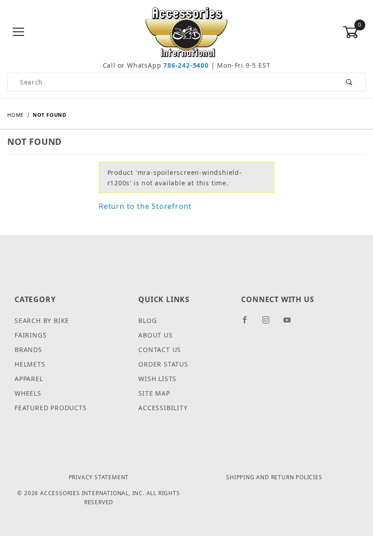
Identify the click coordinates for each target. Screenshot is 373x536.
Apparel (29, 378)
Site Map (154, 393)
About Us (155, 335)
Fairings (30, 335)
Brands (28, 349)
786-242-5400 (186, 65)
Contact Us (159, 349)
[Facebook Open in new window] (248, 323)
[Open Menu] (18, 32)
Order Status (163, 364)
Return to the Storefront (145, 206)
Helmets (30, 364)
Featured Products (51, 407)
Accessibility (162, 407)
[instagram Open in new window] (269, 323)
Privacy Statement (99, 477)
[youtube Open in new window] (291, 323)
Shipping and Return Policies (274, 477)
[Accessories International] (187, 31)
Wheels (28, 393)
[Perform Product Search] (349, 82)
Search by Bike (42, 320)
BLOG (147, 320)
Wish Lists (157, 378)
